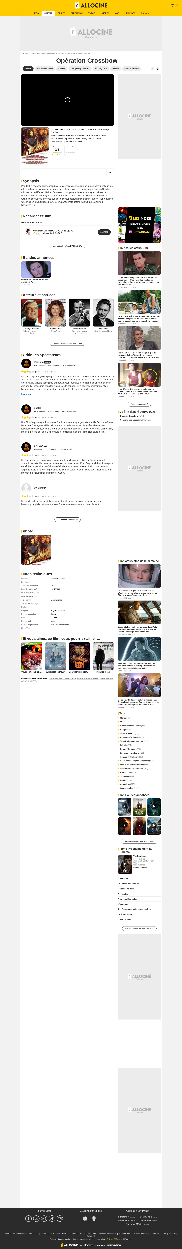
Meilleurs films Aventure (88, 679)
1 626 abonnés (40, 411)
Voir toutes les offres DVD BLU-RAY (67, 246)
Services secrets (129, 733)
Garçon (126, 780)
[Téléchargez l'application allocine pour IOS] (86, 1218)
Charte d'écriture (140, 1234)
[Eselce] (26, 409)
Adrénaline (127, 784)
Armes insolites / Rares (132, 726)
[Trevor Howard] (79, 313)
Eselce (37, 408)
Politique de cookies (70, 1234)
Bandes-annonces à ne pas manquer (139, 841)
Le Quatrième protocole (80, 672)
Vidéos (105, 13)
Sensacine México (134, 1224)
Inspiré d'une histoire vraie (134, 765)
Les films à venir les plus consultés (139, 929)
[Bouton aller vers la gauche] (152, 68)
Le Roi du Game (125, 914)
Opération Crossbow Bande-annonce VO (35, 280)
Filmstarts (122, 1217)
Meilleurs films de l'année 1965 (62, 679)
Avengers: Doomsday (127, 899)
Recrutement (33, 1234)
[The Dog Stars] (125, 864)
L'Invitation (123, 879)
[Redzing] (26, 363)
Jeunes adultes (129, 788)
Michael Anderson (63, 135)
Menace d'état (103, 672)
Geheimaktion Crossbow (136, 420)
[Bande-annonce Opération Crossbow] (35, 146)
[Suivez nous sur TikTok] (52, 1218)
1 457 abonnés (40, 366)
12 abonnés (39, 449)
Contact (7, 1234)
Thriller (54, 132)
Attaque (125, 729)
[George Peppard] (31, 313)
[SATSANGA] (26, 447)
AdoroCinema (146, 1220)
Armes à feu (128, 772)
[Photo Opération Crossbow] (36, 550)
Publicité (44, 1234)
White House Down (55, 672)
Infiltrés (126, 745)
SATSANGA (40, 446)
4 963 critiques (54, 366)
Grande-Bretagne (58, 579)
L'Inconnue (123, 904)
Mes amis (70, 147)
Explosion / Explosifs (132, 753)
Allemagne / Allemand (132, 737)
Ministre (125, 718)
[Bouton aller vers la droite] (157, 68)
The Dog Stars (139, 856)
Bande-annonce (140, 868)
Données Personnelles (107, 1234)
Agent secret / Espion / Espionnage (138, 761)
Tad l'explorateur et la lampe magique (134, 909)
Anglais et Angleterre (131, 757)
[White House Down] (55, 656)
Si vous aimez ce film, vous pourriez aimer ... (61, 638)
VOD (117, 13)
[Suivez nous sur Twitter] (36, 1218)
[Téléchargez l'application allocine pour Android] (95, 1218)
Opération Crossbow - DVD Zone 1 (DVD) (53, 230)
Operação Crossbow (132, 416)
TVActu (92, 13)
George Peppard (64, 139)
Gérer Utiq (173, 1234)
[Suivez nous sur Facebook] (29, 1218)
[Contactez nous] (60, 1218)
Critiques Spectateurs (42, 355)
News (36, 13)
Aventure (92, 129)
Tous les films (41, 53)
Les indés (130, 13)
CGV (58, 1234)
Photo (28, 531)
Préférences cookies (88, 1234)
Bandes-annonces (38, 257)
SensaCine (145, 1217)
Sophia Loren (79, 139)
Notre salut (123, 894)
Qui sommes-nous (19, 1234)
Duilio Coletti (83, 135)
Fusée (124, 722)
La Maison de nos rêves (128, 884)
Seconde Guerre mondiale (134, 768)
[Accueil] (91, 5)
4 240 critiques (54, 411)
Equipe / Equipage (130, 749)
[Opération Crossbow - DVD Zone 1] (27, 231)
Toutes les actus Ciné (139, 404)
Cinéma (48, 13)
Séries (61, 13)
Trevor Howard (94, 139)
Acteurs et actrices (39, 295)
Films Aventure (53, 53)
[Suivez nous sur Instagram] (44, 1218)
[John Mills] (103, 313)
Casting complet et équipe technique (67, 343)
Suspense (127, 776)
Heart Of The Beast (126, 889)
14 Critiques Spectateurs (67, 520)
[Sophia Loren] (55, 313)
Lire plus (26, 394)
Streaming (77, 13)
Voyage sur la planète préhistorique (38, 672)
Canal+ (145, 13)
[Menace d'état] (103, 656)
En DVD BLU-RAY (32, 222)
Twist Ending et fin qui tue (134, 741)
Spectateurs (57, 147)
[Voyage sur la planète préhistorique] (31, 656)
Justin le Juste (124, 919)
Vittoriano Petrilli (99, 135)
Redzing (38, 362)
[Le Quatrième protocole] (79, 656)
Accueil (25, 53)
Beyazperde (123, 1220)
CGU (52, 1234)
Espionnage (103, 129)
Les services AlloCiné (158, 1234)
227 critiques (51, 449)
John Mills (103, 328)
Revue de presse (125, 1234)
